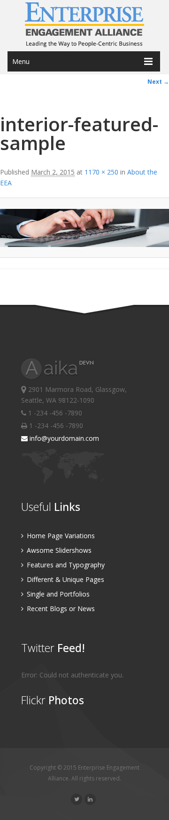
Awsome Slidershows (58, 550)
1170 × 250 (101, 171)
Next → (158, 82)
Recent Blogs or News (60, 608)
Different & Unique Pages (64, 579)
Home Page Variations (60, 535)
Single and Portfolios (57, 593)
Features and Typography (65, 564)
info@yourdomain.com (63, 438)
